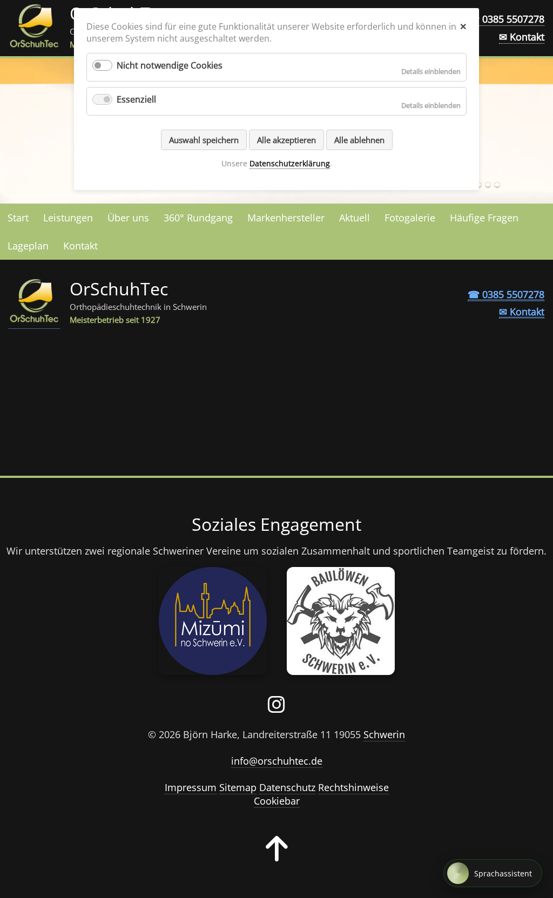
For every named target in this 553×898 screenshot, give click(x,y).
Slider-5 (497, 185)
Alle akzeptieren (286, 139)
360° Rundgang (198, 217)
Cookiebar (277, 800)
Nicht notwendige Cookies (169, 65)
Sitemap (238, 787)
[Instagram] (276, 707)
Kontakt (80, 245)
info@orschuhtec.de (276, 760)
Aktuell (354, 217)
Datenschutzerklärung (289, 163)
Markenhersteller (286, 217)
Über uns (128, 217)
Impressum (191, 787)
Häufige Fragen (484, 217)
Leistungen (68, 217)
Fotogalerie (410, 217)
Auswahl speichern (204, 139)
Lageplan (28, 245)
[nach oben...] (277, 855)
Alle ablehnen (359, 139)
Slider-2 (487, 185)
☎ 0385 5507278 (506, 18)
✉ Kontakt (521, 36)
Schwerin (384, 734)
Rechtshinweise (353, 787)
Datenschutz (287, 787)
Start (18, 217)
